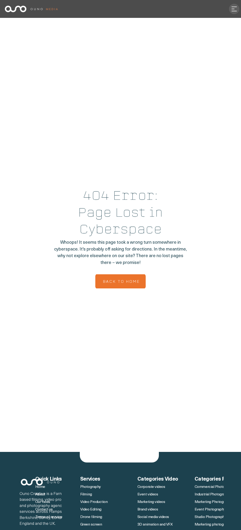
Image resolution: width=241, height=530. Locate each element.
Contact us (43, 509)
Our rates (42, 502)
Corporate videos (151, 487)
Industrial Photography (213, 494)
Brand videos (147, 509)
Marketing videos (151, 502)
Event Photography (210, 509)
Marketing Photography (214, 502)
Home (40, 487)
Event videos (147, 494)
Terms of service (48, 517)
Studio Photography (210, 517)
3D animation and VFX (155, 524)
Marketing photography (214, 524)
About (40, 494)
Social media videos (153, 517)
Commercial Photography (215, 487)
